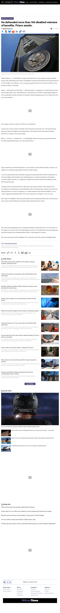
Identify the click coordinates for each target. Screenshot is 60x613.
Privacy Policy (6, 589)
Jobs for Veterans (49, 593)
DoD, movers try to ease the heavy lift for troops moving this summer (18, 360)
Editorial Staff (34, 595)
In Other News (6, 259)
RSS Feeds (19, 593)
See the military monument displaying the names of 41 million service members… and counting (32, 430)
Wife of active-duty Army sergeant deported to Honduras (18, 507)
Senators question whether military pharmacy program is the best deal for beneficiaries (19, 287)
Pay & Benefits (33, 2)
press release (29, 83)
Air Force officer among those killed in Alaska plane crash (18, 519)
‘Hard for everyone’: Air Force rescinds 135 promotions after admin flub (18, 324)
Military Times (7, 18)
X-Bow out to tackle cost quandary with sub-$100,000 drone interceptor (19, 275)
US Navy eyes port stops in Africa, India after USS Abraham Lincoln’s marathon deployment (28, 523)
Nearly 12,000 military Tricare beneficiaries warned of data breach (18, 299)
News (27, 2)
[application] (30, 409)
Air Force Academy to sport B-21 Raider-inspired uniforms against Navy (20, 426)
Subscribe (19, 589)
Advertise (33, 589)
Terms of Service (7, 591)
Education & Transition (51, 2)
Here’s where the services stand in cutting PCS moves (17, 347)
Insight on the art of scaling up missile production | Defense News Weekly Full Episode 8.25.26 (32, 438)
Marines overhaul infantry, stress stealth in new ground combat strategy (22, 515)
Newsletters (20, 591)
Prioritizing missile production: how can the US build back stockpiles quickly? (28, 445)
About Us (47, 589)
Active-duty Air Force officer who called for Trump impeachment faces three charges (26, 511)
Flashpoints (42, 2)
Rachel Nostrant (8, 28)
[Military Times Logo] (19, 2)
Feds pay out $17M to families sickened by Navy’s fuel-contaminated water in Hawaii (17, 373)
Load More (30, 384)
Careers (47, 591)
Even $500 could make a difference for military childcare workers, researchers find (18, 262)
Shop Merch (20, 595)
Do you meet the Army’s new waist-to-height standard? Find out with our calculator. (20, 336)
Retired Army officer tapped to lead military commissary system (20, 311)
